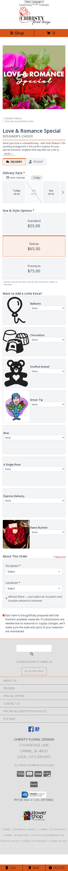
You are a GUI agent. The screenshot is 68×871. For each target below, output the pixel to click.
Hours (58, 868)
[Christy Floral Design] (34, 24)
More (7, 153)
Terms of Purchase (34, 840)
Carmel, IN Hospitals (52, 829)
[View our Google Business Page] (37, 731)
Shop (19, 33)
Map (35, 868)
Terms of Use (58, 840)
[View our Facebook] (31, 731)
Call (12, 868)
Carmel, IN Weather (15, 835)
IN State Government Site (48, 835)
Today (36, 177)
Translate (44, 4)
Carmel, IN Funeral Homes (19, 829)
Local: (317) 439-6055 (34, 757)
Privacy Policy (10, 840)
